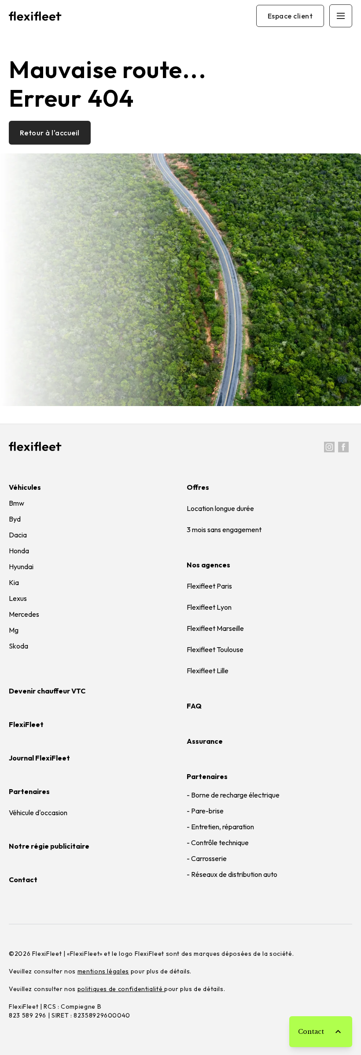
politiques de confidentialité (120, 989)
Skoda (18, 645)
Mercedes (24, 614)
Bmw (16, 503)
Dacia (18, 534)
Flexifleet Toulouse (215, 649)
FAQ (194, 705)
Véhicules (25, 487)
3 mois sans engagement (224, 529)
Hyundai (21, 566)
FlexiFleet (26, 724)
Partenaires (207, 776)
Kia (14, 582)
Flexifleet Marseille (215, 628)
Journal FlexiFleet (39, 757)
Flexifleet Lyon (209, 607)
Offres (198, 487)
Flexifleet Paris (209, 586)
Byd (15, 518)
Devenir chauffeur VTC (47, 690)
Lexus (18, 598)
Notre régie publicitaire (49, 846)
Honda (19, 550)
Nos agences (208, 564)
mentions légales (103, 971)
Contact (23, 879)
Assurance (205, 741)
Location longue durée (220, 508)
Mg (13, 630)
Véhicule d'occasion (38, 812)
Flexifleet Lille (207, 670)
